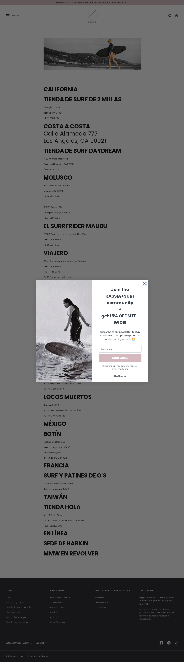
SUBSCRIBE (120, 358)
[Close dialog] (144, 283)
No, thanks (120, 376)
